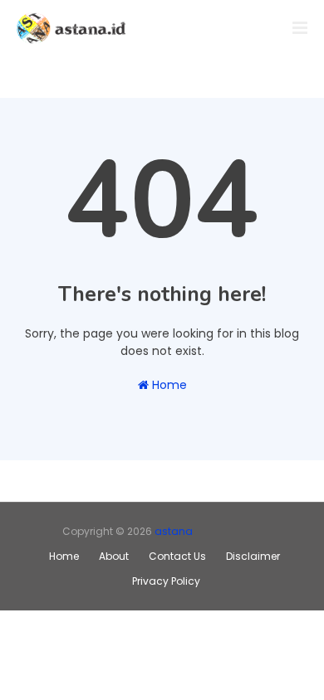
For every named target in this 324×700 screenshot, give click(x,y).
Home (168, 385)
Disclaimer (253, 556)
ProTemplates (227, 531)
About (114, 556)
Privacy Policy (166, 581)
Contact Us (177, 556)
